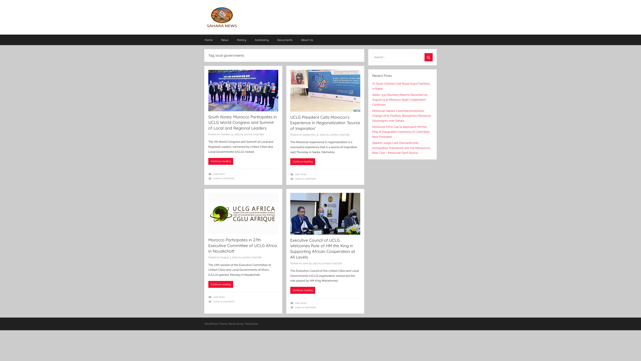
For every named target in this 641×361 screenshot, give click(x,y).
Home (209, 40)
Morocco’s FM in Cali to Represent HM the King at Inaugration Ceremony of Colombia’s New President (401, 132)
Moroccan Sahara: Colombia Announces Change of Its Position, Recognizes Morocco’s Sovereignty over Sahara (401, 116)
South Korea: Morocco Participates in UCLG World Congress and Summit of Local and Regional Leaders (242, 122)
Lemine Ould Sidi (254, 134)
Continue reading (221, 161)
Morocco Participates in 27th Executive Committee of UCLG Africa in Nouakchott (242, 245)
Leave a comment (223, 178)
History (241, 40)
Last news (219, 173)
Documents (284, 40)
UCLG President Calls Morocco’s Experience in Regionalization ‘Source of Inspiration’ (325, 123)
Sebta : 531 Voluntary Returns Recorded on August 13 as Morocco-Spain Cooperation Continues (400, 99)
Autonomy (262, 40)
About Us (307, 40)
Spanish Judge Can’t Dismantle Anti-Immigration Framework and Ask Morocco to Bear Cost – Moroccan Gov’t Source (401, 148)
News (224, 40)
